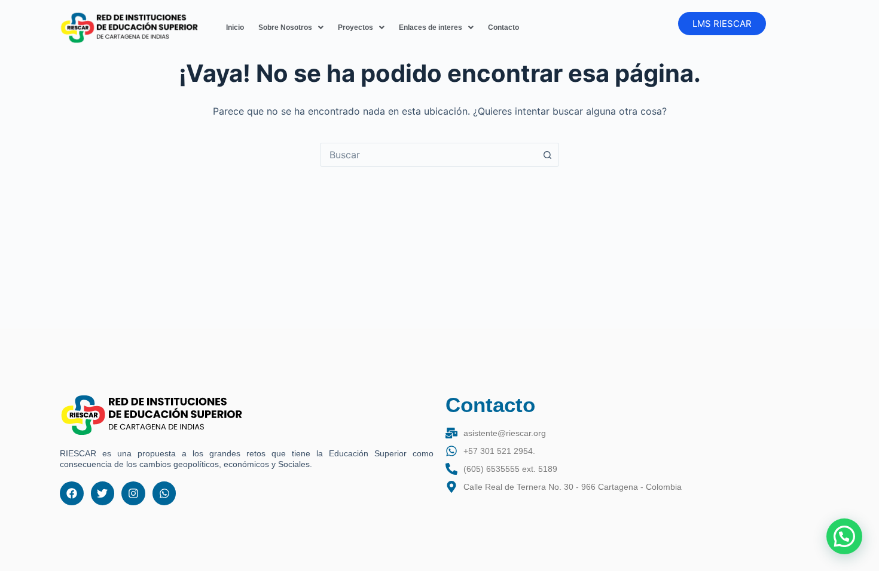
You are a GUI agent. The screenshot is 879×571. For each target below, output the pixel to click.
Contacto (503, 27)
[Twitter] (103, 493)
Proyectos (355, 27)
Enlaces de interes (430, 27)
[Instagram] (133, 493)
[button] (291, 27)
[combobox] (428, 155)
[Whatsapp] (164, 493)
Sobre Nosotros (285, 27)
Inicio (235, 27)
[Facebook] (72, 493)
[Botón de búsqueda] (547, 154)
